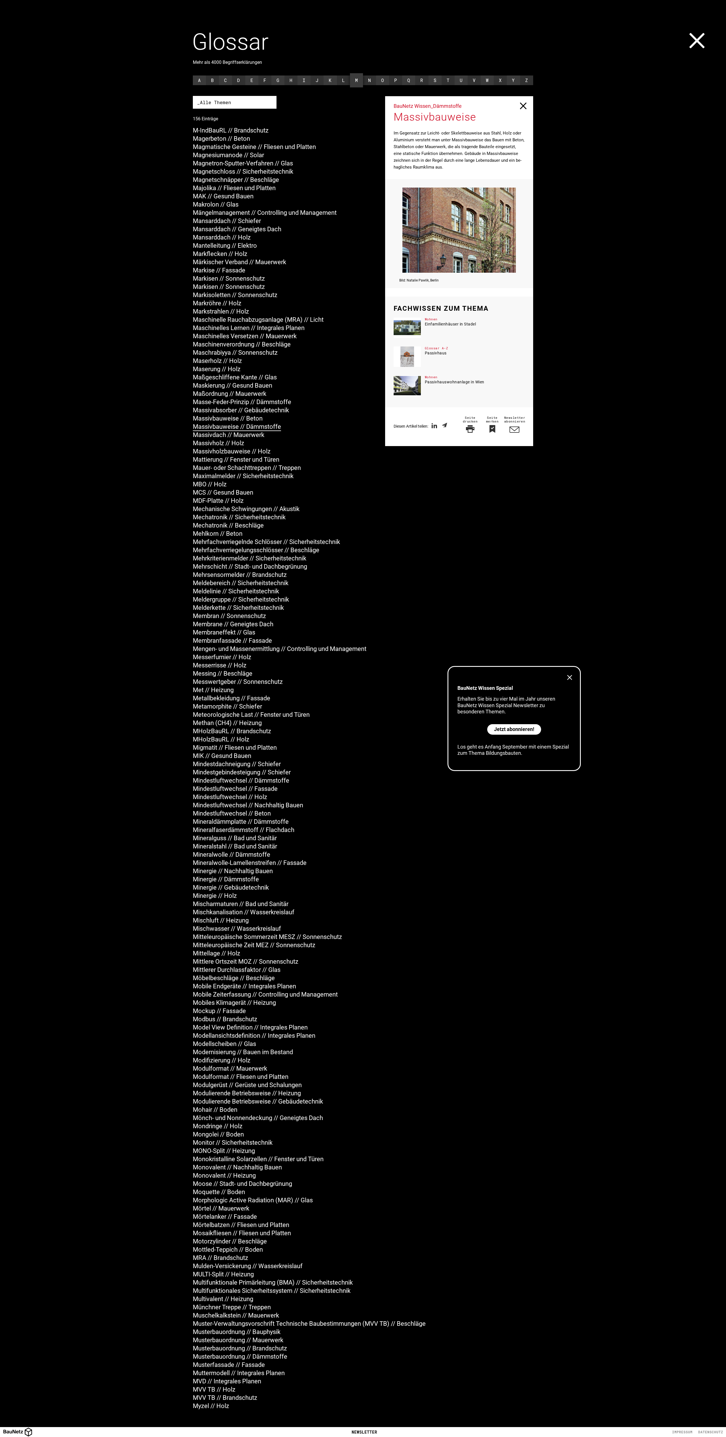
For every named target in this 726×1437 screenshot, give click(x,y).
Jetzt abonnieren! (514, 729)
